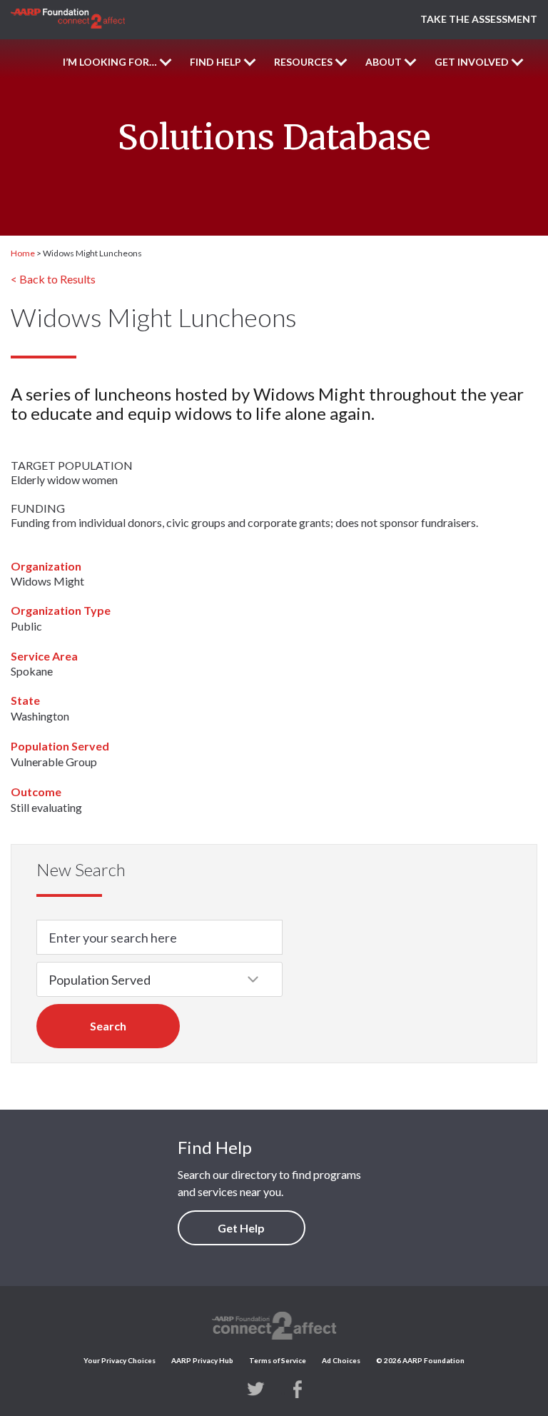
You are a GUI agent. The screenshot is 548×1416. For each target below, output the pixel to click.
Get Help (241, 1228)
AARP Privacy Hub (202, 1360)
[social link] (256, 1388)
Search (108, 1026)
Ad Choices (341, 1360)
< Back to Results (53, 279)
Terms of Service (277, 1360)
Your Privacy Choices (119, 1360)
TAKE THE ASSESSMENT (478, 19)
